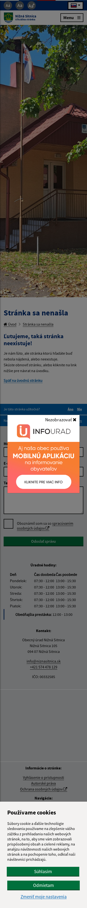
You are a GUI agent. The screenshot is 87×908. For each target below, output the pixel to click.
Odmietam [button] (43, 885)
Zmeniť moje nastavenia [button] (44, 896)
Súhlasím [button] (43, 871)
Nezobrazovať (59, 420)
